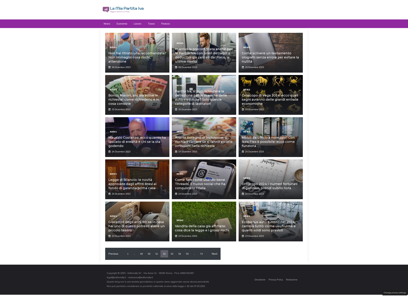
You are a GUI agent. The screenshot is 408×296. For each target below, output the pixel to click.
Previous (113, 253)
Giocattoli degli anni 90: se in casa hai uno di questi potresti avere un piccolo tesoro (136, 226)
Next (214, 253)
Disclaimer (260, 279)
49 (141, 253)
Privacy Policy (276, 279)
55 (187, 253)
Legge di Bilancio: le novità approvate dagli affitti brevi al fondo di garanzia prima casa (132, 184)
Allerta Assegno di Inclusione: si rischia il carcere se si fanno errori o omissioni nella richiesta (203, 142)
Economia (122, 23)
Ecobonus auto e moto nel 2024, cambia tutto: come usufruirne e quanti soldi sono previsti (269, 226)
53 (172, 253)
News (107, 23)
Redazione (291, 279)
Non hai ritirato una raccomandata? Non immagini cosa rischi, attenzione (137, 57)
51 (156, 253)
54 (179, 253)
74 (201, 253)
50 (149, 253)
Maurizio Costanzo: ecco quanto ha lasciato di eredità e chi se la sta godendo (137, 142)
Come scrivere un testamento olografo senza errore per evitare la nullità (270, 57)
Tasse (151, 23)
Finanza (165, 23)
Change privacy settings (395, 292)
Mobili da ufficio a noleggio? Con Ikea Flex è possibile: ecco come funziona (268, 142)
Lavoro (137, 23)
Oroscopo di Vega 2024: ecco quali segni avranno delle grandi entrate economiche (270, 99)
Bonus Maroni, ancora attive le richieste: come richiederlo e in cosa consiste (133, 99)
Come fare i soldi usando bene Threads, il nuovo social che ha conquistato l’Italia (200, 184)
